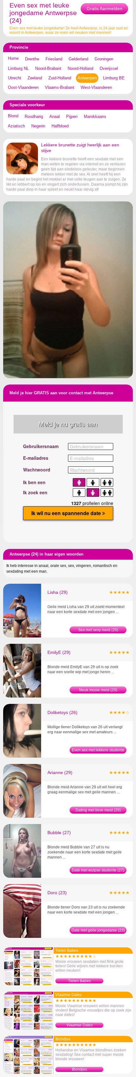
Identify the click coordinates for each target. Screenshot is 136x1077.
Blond (13, 116)
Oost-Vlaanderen (23, 87)
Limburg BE (114, 78)
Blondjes (79, 1069)
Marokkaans (95, 116)
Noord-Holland (80, 68)
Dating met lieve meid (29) (98, 810)
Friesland (54, 59)
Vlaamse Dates (79, 1025)
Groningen (104, 59)
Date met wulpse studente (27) (98, 870)
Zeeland (35, 78)
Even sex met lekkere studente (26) (98, 751)
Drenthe (32, 59)
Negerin (38, 126)
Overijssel (109, 68)
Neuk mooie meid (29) (98, 690)
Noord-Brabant (48, 68)
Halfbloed (60, 126)
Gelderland (78, 59)
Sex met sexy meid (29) (98, 630)
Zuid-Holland (59, 78)
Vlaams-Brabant (59, 87)
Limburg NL (18, 68)
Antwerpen (87, 78)
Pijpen (71, 116)
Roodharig (34, 116)
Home (13, 58)
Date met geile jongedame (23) (98, 930)
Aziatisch (16, 126)
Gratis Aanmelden (104, 8)
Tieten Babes (79, 981)
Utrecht (14, 78)
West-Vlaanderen (96, 87)
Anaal (54, 116)
